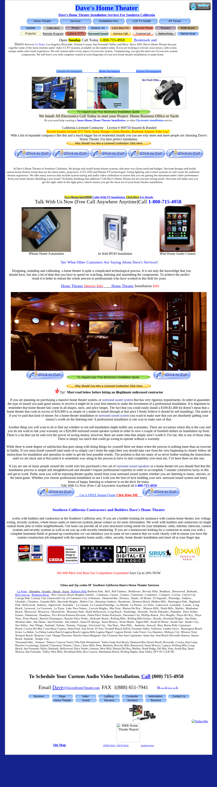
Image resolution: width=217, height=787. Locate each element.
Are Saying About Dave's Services (109, 262)
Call (145, 676)
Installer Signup (147, 745)
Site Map (59, 745)
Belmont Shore (40, 594)
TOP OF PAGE (122, 745)
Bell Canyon (22, 594)
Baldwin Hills (58, 591)
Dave (57, 687)
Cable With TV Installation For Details (108, 197)
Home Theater (102, 120)
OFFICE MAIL (109, 745)
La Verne (40, 44)
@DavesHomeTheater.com (81, 688)
